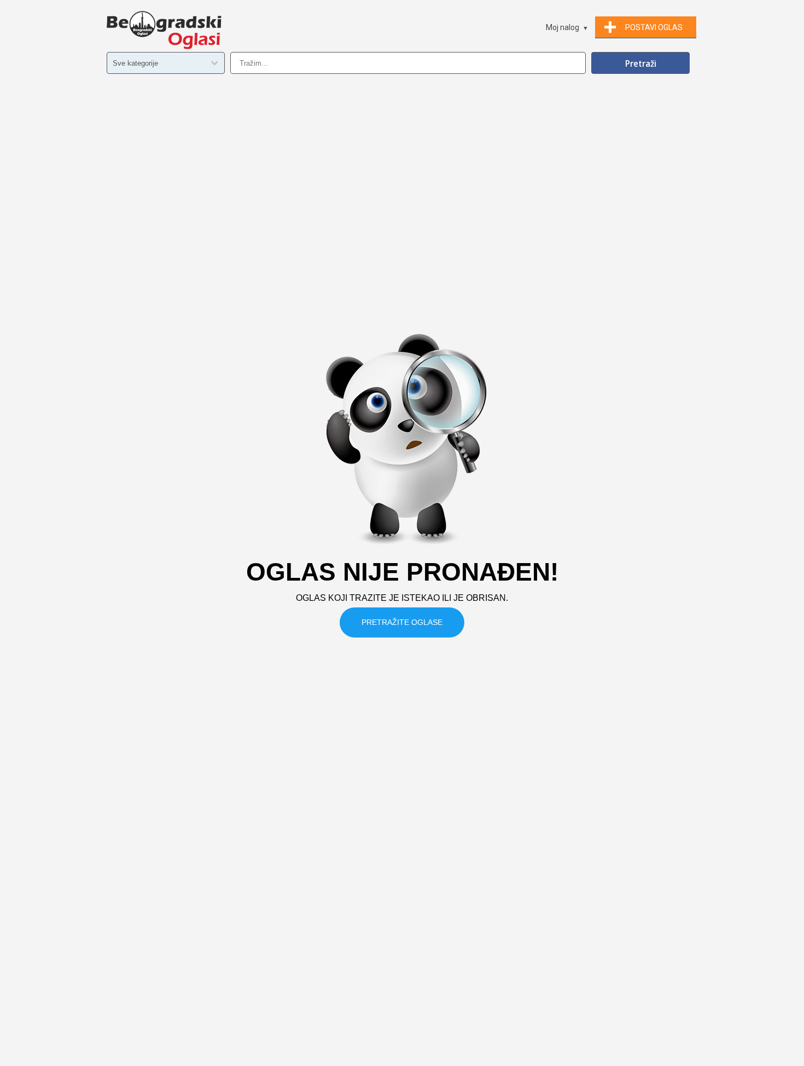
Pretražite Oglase (402, 622)
